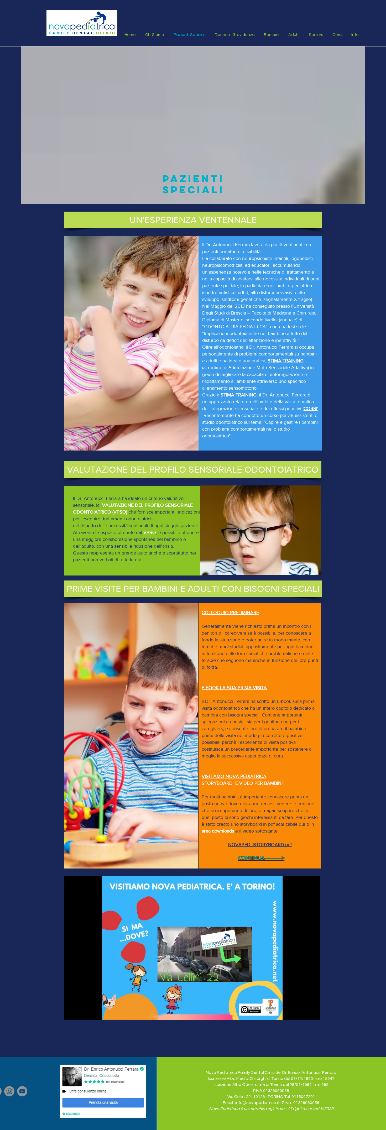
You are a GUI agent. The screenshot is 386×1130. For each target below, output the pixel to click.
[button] (193, 220)
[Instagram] (9, 1091)
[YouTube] (22, 1091)
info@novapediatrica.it (257, 1103)
